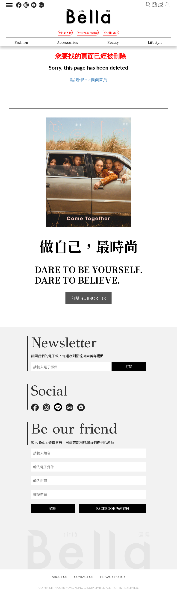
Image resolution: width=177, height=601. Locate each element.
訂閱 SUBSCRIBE (88, 298)
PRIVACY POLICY (112, 577)
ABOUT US (59, 577)
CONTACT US (83, 577)
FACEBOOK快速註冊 (112, 508)
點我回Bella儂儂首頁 (88, 80)
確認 (52, 508)
